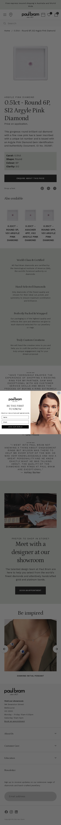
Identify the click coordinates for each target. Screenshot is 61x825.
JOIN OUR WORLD (15, 427)
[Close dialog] (59, 392)
